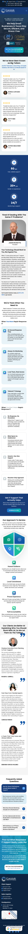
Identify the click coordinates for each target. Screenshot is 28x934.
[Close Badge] (22, 926)
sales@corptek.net (7, 898)
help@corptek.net (7, 888)
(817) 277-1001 (6, 886)
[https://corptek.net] (8, 10)
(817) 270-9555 (6, 896)
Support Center (6, 890)
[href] (9, 914)
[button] (26, 10)
